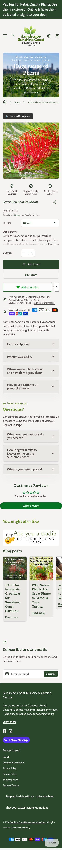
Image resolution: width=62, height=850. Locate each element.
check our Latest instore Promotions (27, 807)
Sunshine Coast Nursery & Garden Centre (27, 695)
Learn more (9, 721)
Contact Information (13, 762)
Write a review (31, 505)
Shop (17, 102)
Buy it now (31, 274)
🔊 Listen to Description (17, 116)
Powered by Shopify (21, 827)
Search (6, 756)
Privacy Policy (10, 768)
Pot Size (7, 222)
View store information (44, 302)
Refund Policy (10, 773)
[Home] (31, 35)
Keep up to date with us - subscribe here (29, 796)
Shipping (16, 215)
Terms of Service (11, 785)
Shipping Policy (10, 779)
